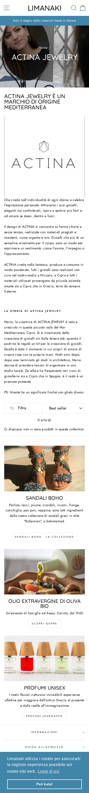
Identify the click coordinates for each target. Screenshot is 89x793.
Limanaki (45, 8)
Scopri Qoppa (44, 623)
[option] (44, 20)
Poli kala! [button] (44, 784)
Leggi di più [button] (48, 771)
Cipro (30, 332)
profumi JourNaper (44, 716)
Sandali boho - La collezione (44, 537)
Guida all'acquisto (44, 747)
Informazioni (44, 732)
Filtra (21, 408)
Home (43, 47)
